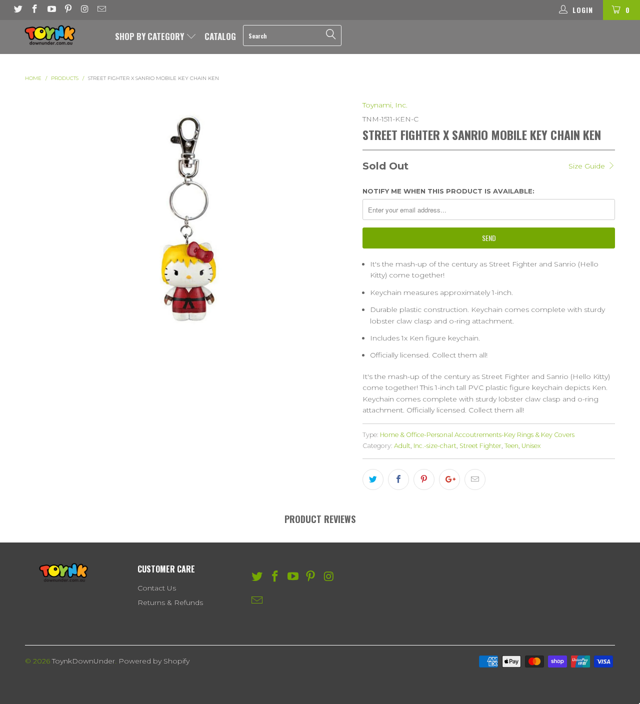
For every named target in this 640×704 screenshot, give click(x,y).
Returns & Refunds (170, 602)
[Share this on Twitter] (373, 479)
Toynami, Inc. (385, 105)
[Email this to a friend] (475, 479)
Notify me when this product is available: (448, 191)
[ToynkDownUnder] (56, 35)
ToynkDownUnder (83, 661)
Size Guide (587, 166)
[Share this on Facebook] (398, 479)
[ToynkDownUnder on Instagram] (85, 10)
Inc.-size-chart (435, 446)
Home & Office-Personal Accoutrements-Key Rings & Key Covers (477, 434)
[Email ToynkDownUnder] (101, 10)
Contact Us (157, 588)
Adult (402, 446)
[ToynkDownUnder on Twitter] (17, 10)
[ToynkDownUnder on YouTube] (51, 10)
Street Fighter (481, 446)
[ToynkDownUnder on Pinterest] (68, 10)
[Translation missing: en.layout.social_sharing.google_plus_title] (449, 479)
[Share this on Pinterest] (424, 479)
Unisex (531, 446)
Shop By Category (150, 36)
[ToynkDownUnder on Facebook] (35, 10)
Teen (511, 446)
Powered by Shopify (154, 661)
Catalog (220, 36)
